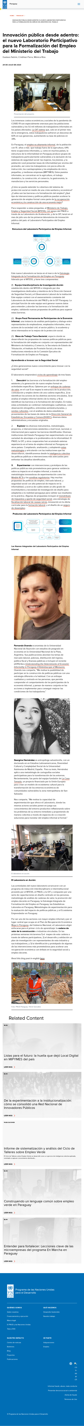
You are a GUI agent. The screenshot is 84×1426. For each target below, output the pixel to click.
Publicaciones (12, 1359)
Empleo (46, 1347)
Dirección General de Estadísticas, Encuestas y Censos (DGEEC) (41, 415)
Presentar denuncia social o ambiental (62, 1390)
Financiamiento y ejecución (17, 1316)
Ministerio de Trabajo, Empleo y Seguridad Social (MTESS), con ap (39, 209)
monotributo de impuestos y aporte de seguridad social (41, 497)
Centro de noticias (14, 1342)
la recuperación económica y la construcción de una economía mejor (40, 201)
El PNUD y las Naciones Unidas (19, 1324)
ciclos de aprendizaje (47, 374)
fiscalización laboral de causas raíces (29, 502)
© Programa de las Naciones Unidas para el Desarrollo (27, 1414)
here (42, 958)
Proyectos (11, 1355)
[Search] (75, 1372)
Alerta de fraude (71, 1395)
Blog (8, 1351)
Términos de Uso (70, 1399)
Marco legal (11, 1320)
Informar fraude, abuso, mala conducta (62, 1386)
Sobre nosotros (12, 1312)
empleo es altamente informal (41, 144)
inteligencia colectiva (60, 453)
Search (75, 4)
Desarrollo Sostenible (51, 1312)
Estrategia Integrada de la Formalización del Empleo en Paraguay (40, 275)
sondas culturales (19, 411)
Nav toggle (79, 4)
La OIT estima (38, 129)
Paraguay (13, 4)
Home (12, 15)
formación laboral (36, 505)
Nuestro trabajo (49, 1316)
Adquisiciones (48, 1342)
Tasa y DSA (11, 1329)
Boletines (10, 1347)
